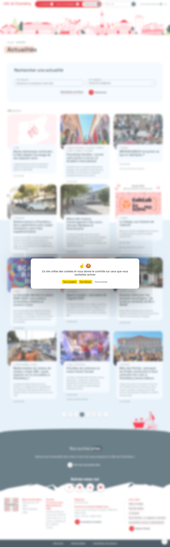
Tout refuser (85, 282)
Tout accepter (69, 282)
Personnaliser (101, 282)
